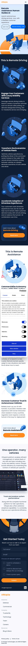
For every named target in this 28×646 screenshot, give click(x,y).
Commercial (7, 607)
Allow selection (14, 348)
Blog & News (7, 631)
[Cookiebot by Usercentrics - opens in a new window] (19, 291)
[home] (4, 2)
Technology (7, 617)
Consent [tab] (5, 295)
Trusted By (6, 613)
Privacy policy (5, 638)
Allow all (14, 343)
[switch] (24, 327)
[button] (26, 2)
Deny (14, 353)
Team (5, 621)
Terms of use (15, 638)
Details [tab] (14, 295)
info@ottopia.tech (6, 588)
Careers (6, 624)
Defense (6, 603)
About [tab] (23, 295)
